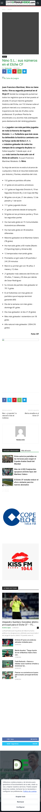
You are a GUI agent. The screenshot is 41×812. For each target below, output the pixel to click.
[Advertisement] (20, 32)
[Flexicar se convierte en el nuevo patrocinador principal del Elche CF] (7, 675)
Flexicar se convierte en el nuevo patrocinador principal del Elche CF (26, 675)
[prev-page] (3, 490)
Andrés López (6, 627)
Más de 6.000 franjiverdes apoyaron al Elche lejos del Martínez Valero (25, 471)
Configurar (20, 807)
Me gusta (34, 739)
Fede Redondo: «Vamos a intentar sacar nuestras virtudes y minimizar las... (27, 664)
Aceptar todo (20, 796)
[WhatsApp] (19, 71)
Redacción (8, 68)
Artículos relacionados (11, 450)
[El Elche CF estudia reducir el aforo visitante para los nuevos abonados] (7, 482)
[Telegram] (24, 71)
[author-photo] (20, 437)
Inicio (3, 9)
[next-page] (7, 490)
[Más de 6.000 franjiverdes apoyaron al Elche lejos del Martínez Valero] (7, 472)
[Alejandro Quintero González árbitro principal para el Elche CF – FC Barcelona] (20, 606)
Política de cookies (30, 791)
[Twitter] (9, 71)
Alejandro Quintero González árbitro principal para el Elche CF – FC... (20, 623)
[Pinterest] (14, 71)
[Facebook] (4, 71)
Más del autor (26, 450)
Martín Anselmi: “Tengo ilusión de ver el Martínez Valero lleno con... (26, 653)
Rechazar (20, 802)
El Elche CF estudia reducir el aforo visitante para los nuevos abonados (26, 482)
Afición (10, 9)
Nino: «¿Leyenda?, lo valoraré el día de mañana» (9, 415)
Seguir (35, 744)
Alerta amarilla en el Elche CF (32, 414)
